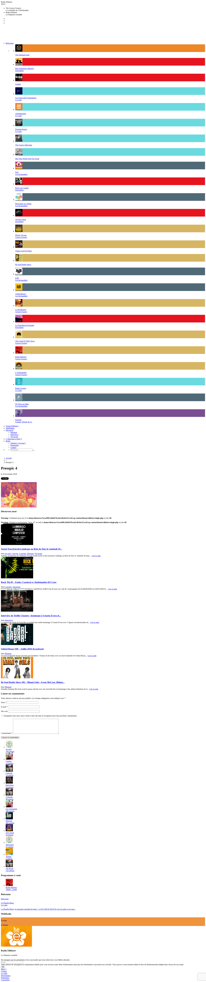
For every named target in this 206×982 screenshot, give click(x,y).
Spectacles (16, 587)
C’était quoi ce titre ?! (14, 439)
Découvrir (9, 430)
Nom (3, 702)
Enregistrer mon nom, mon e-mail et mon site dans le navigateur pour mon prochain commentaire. (40, 716)
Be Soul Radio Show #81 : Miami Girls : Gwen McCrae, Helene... (33, 682)
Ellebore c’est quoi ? (18, 443)
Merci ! (3, 969)
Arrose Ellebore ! (12, 426)
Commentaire (7, 733)
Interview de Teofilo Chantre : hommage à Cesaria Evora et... (31, 615)
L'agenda (22, 554)
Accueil (9, 458)
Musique (13, 432)
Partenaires (14, 445)
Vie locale (14, 437)
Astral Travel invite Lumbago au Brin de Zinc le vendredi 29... (31, 549)
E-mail (4, 707)
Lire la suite (96, 556)
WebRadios (10, 428)
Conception (5, 980)
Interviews (14, 435)
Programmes (5, 976)
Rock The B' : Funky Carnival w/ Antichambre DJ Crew (29, 582)
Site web (4, 711)
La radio (4, 973)
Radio (8, 441)
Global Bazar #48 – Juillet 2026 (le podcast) (22, 649)
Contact (13, 447)
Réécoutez (10, 43)
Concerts (15, 554)
